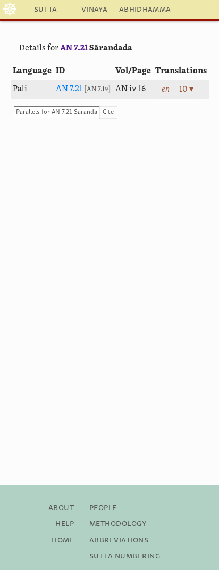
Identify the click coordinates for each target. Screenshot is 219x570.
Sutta (45, 9)
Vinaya (94, 9)
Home (63, 540)
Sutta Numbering (124, 556)
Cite (108, 112)
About (61, 508)
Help (64, 524)
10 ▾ (186, 89)
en (166, 88)
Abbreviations (118, 540)
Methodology (117, 524)
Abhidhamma (131, 9)
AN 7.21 (74, 48)
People (103, 508)
